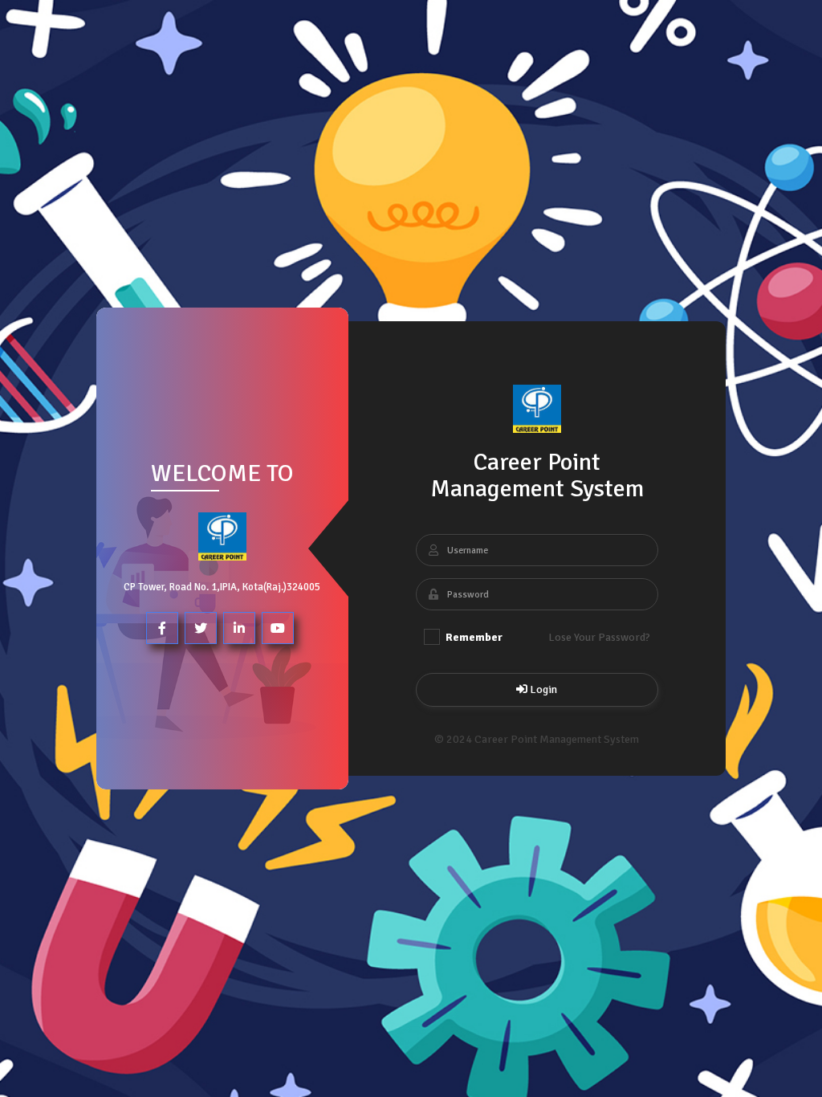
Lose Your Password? (599, 637)
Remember (473, 637)
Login (542, 689)
